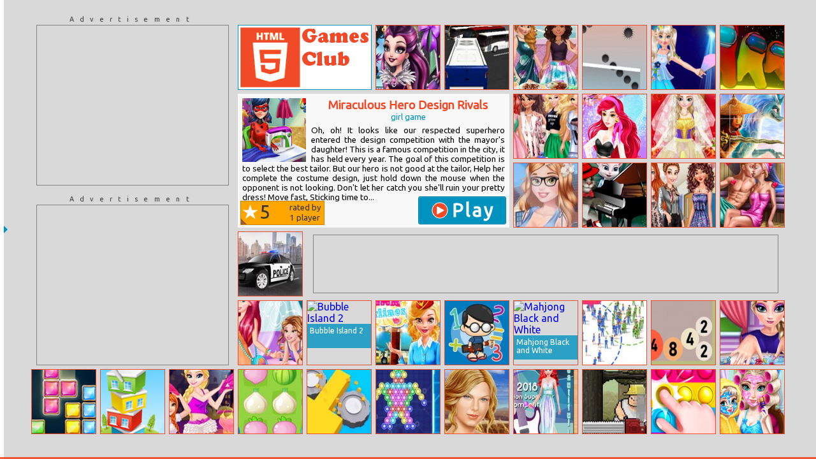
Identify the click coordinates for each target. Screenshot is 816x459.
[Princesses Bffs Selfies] (545, 126)
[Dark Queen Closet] (408, 57)
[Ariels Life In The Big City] (270, 332)
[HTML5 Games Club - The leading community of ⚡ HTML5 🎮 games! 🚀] (304, 57)
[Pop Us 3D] (683, 401)
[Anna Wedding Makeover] (683, 126)
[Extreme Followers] (614, 332)
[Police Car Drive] (270, 263)
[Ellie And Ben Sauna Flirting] (752, 195)
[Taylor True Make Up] (476, 401)
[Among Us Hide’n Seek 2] (752, 57)
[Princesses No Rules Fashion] (683, 195)
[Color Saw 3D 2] (339, 401)
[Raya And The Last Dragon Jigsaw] (752, 126)
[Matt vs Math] (476, 332)
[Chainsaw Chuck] (614, 401)
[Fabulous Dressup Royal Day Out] (614, 126)
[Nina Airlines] (408, 332)
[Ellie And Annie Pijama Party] (201, 401)
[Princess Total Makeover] (752, 332)
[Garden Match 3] (270, 401)
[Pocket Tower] (132, 401)
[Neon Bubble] (408, 401)
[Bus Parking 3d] (476, 57)
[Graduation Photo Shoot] (545, 195)
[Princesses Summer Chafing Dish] (545, 57)
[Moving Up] (614, 57)
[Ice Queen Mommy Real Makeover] (752, 401)
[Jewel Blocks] (63, 401)
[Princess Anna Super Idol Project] (683, 57)
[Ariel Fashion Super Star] (545, 401)
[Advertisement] (132, 105)
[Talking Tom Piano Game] (614, 195)
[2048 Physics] (683, 332)
